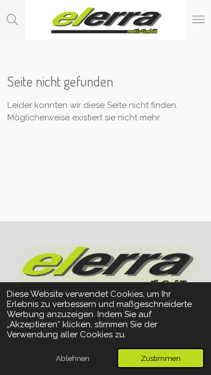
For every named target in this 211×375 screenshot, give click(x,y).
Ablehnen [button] (72, 358)
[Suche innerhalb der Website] (12, 19)
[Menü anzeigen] (198, 19)
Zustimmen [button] (161, 358)
